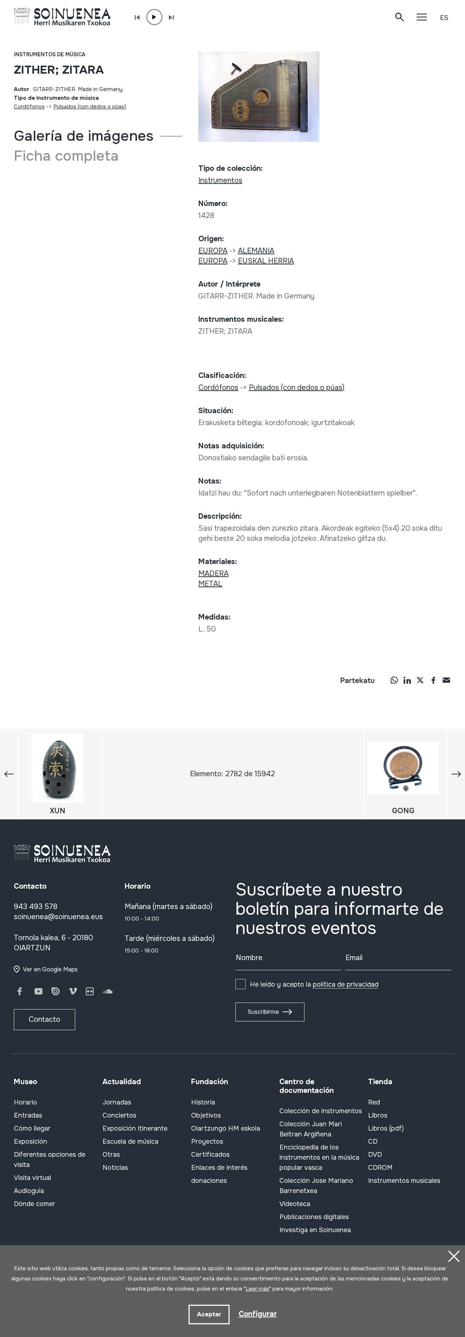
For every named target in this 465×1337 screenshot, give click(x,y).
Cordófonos (29, 106)
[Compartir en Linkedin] (407, 679)
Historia (203, 1102)
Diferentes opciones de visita (49, 1160)
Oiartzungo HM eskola (225, 1128)
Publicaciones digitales (314, 1217)
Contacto (44, 1019)
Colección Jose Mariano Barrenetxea (316, 1186)
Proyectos (207, 1141)
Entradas (28, 1115)
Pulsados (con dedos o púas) (89, 106)
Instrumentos (220, 180)
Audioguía (29, 1191)
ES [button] (444, 18)
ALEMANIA (256, 250)
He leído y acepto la (314, 984)
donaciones (209, 1181)
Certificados (210, 1155)
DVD (375, 1155)
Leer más (257, 1288)
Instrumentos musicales (404, 1181)
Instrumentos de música (49, 54)
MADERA (213, 573)
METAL (210, 583)
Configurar (258, 1314)
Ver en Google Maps (50, 969)
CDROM (380, 1168)
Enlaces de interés (219, 1168)
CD (372, 1141)
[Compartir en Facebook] (433, 679)
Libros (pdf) (386, 1128)
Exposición (30, 1141)
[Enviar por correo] (446, 679)
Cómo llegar (32, 1128)
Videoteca (294, 1204)
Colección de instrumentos (320, 1111)
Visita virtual (32, 1178)
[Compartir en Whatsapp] (394, 679)
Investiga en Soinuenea (315, 1230)
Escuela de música (130, 1141)
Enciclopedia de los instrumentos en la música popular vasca (319, 1157)
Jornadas (116, 1102)
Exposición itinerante (134, 1128)
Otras (111, 1155)
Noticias (115, 1168)
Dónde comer (34, 1204)
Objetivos (206, 1115)
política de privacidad (346, 984)
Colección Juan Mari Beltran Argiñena (310, 1129)
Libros (377, 1115)
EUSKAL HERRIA (266, 261)
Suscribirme (263, 1012)
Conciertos (119, 1115)
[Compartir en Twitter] (420, 679)
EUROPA (212, 250)
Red (374, 1102)
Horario (25, 1102)
